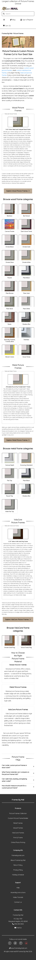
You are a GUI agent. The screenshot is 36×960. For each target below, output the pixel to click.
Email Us (19, 928)
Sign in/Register (27, 20)
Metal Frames (18, 823)
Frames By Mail (7, 33)
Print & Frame (18, 837)
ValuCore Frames (18, 833)
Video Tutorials (18, 897)
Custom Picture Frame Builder (18, 818)
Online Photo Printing (18, 842)
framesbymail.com (18, 855)
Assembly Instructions (18, 892)
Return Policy (18, 865)
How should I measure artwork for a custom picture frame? (14, 787)
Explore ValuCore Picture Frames (17, 619)
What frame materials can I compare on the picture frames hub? (15, 773)
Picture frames (18, 33)
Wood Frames (18, 828)
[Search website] (12, 14)
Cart (8, 26)
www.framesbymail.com (19, 948)
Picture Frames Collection (18, 813)
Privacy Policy (18, 870)
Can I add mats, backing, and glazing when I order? (14, 780)
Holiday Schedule (18, 875)
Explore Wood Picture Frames (17, 191)
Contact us (18, 902)
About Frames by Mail (18, 860)
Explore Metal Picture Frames (17, 440)
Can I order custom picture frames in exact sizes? (14, 766)
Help (18, 888)
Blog (13, 20)
